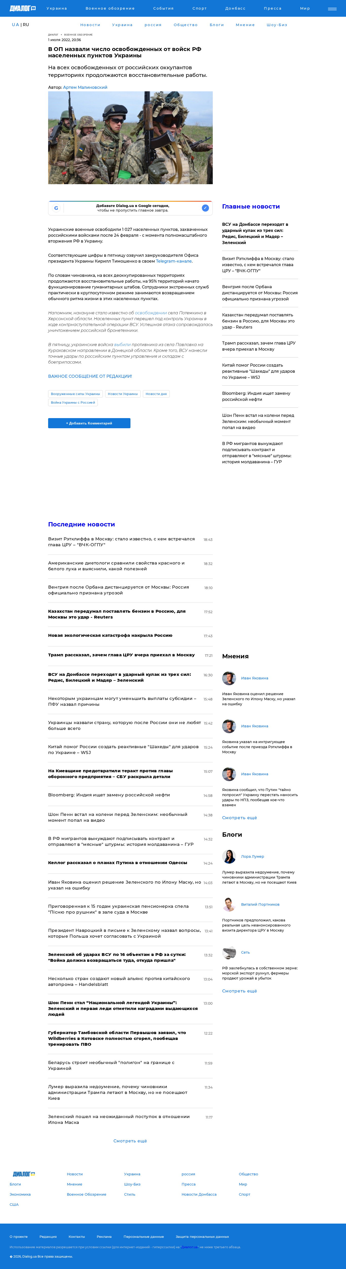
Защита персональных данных (202, 1236)
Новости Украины (123, 394)
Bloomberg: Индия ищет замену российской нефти (109, 794)
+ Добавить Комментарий (89, 423)
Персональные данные (144, 1236)
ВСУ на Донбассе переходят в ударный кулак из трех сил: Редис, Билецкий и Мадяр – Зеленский (255, 233)
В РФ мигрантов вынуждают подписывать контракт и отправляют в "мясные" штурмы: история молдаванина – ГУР (257, 452)
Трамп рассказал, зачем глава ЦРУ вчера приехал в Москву (259, 346)
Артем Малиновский (85, 87)
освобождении (151, 313)
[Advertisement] (130, 470)
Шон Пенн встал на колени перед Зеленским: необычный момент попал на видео (258, 421)
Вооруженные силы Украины (75, 394)
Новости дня (156, 394)
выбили (122, 344)
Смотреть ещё (130, 1141)
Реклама (104, 1236)
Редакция (48, 1236)
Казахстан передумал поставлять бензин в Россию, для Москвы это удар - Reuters (258, 321)
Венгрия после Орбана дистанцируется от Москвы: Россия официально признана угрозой (260, 292)
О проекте (19, 1236)
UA (16, 24)
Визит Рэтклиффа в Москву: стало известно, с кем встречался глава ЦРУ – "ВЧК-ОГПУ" (258, 264)
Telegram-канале (174, 261)
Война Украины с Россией (73, 402)
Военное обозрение (78, 34)
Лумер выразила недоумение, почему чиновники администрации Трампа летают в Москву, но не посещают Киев (117, 1092)
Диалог (53, 34)
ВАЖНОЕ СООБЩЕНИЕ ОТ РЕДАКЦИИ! (90, 376)
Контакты (77, 1236)
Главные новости (251, 206)
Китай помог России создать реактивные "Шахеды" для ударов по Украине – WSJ (258, 371)
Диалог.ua (189, 1247)
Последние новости (81, 524)
